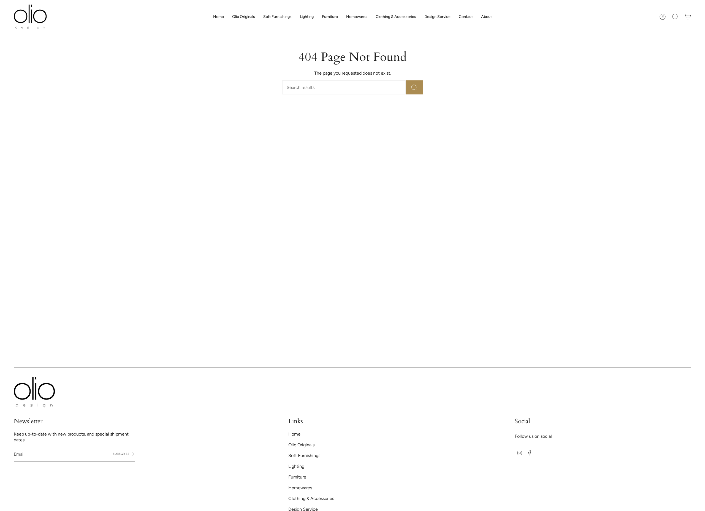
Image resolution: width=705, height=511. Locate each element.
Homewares (300, 487)
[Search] (414, 87)
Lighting (296, 466)
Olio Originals (301, 444)
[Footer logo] (34, 392)
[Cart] (688, 16)
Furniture (297, 477)
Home (294, 434)
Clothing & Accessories (311, 498)
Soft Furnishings (304, 455)
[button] (277, 16)
